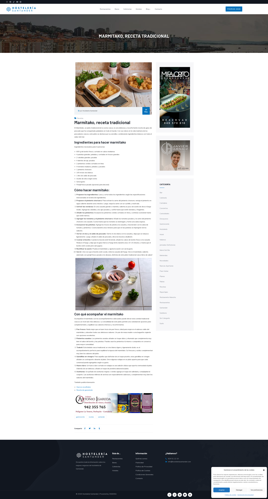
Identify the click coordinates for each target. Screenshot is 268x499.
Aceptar (222, 490)
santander (101, 417)
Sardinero (163, 313)
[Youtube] (185, 495)
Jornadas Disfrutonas (167, 245)
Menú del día (165, 250)
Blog (147, 9)
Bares (117, 9)
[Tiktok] (175, 495)
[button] (264, 470)
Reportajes (164, 292)
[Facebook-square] (180, 495)
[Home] (21, 9)
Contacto (158, 9)
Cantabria (163, 203)
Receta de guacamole (84, 390)
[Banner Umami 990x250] (113, 403)
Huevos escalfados (83, 387)
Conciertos (164, 208)
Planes (162, 276)
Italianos (163, 240)
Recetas (80, 118)
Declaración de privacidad (245, 495)
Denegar (239, 490)
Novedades (164, 261)
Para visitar (164, 271)
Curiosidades (164, 213)
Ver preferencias (257, 490)
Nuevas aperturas (166, 266)
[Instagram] (169, 495)
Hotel (162, 234)
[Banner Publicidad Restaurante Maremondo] (175, 155)
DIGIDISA (113, 494)
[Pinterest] (190, 495)
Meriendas (164, 255)
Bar (161, 192)
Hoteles (139, 9)
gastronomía (80, 417)
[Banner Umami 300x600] (175, 97)
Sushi (162, 323)
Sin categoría (165, 318)
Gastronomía (164, 224)
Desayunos (164, 219)
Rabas (162, 281)
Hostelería (163, 229)
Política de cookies (230, 495)
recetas (91, 417)
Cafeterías (127, 9)
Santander (164, 308)
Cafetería (163, 198)
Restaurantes (105, 9)
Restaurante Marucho (168, 297)
